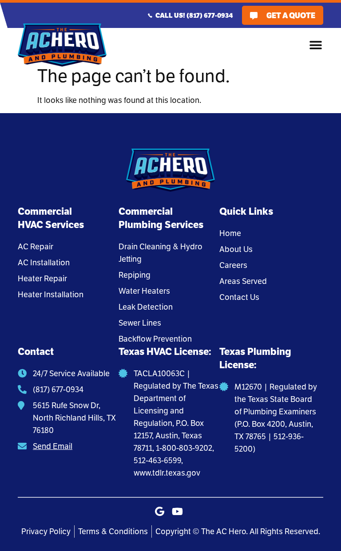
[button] (315, 45)
